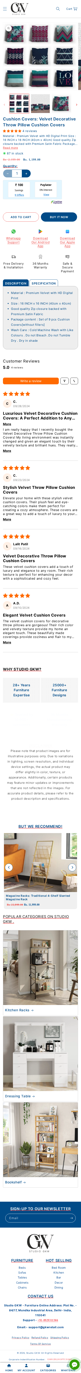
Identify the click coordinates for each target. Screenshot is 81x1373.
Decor (59, 1282)
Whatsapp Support (13, 240)
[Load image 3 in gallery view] (61, 103)
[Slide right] (76, 104)
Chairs (22, 1287)
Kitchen (58, 1272)
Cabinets (22, 1282)
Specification (44, 283)
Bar (58, 1277)
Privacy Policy (20, 1337)
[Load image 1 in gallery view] (19, 103)
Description (16, 283)
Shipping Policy (59, 1337)
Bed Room (59, 1267)
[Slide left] (4, 104)
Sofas (22, 1272)
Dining (58, 1287)
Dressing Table (18, 1096)
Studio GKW (33, 1353)
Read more (10, 147)
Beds (22, 1267)
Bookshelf (13, 1182)
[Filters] (64, 381)
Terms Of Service (40, 1343)
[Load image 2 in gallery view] (40, 103)
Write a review (30, 381)
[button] (5, 9)
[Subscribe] (71, 1218)
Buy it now (59, 217)
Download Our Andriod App (40, 242)
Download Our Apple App (67, 242)
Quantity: (10, 166)
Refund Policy (39, 1337)
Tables (22, 1277)
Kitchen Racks (17, 1010)
